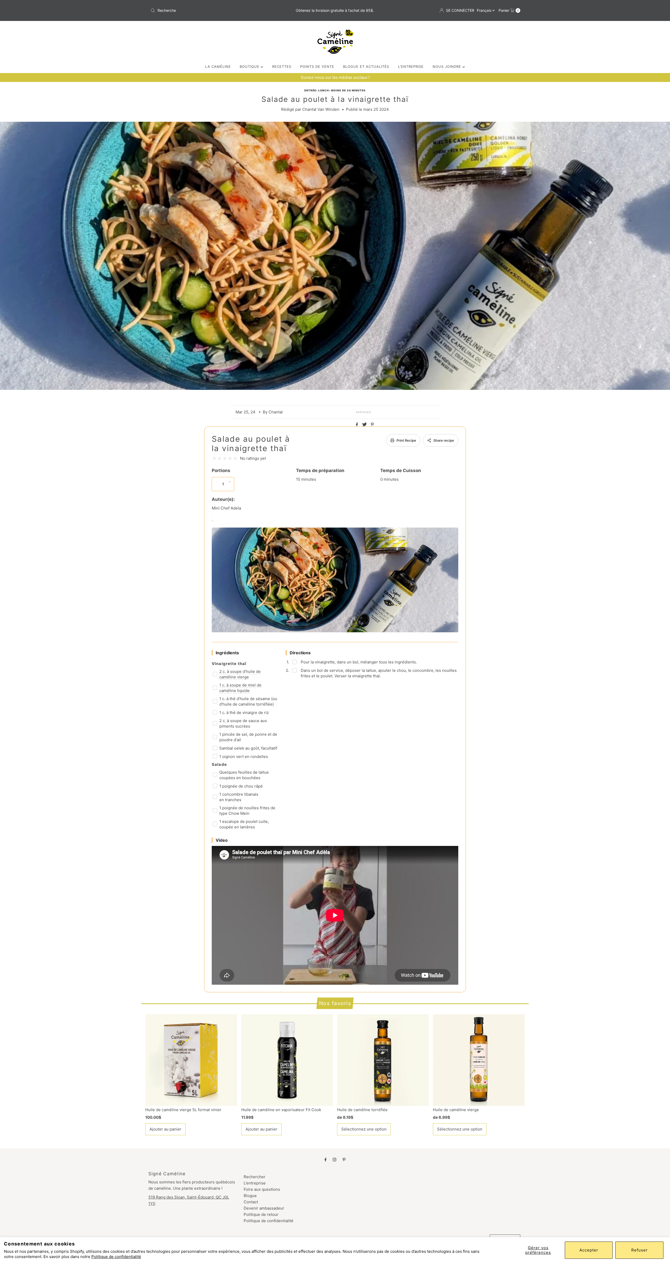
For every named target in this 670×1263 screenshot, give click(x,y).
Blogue (250, 1195)
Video (222, 840)
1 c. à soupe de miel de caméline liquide (240, 688)
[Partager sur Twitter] (365, 424)
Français (484, 10)
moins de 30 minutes (348, 90)
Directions (300, 652)
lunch (323, 90)
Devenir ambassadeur (264, 1208)
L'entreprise (255, 1183)
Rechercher (254, 1176)
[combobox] (209, 10)
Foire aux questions (262, 1189)
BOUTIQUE (250, 66)
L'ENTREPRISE (411, 66)
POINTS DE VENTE (317, 66)
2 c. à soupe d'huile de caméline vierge (240, 674)
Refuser (639, 1250)
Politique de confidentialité (116, 1256)
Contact (251, 1201)
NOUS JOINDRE (447, 66)
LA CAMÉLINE (218, 66)
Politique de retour (261, 1214)
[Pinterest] (344, 1159)
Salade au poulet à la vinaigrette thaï (251, 443)
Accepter (588, 1250)
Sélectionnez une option (364, 1129)
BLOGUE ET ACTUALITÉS (366, 66)
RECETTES (281, 66)
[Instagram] (334, 1159)
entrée (310, 90)
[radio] (214, 458)
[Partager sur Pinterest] (372, 424)
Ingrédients (227, 652)
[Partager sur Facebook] (358, 424)
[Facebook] (326, 1159)
